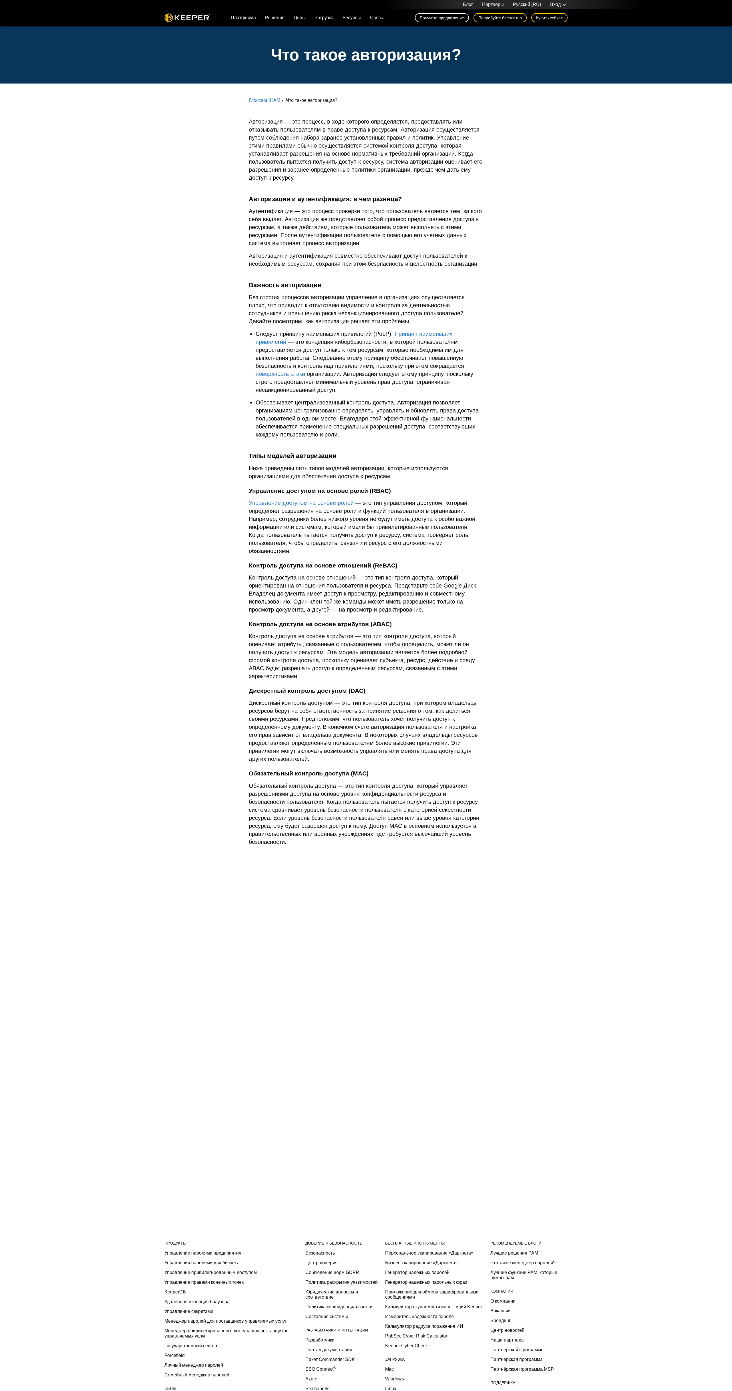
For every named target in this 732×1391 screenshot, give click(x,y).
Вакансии (500, 1310)
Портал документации (328, 1349)
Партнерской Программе (517, 1349)
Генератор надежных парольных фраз (426, 1282)
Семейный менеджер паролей (196, 1374)
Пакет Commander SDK (330, 1359)
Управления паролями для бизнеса (202, 1262)
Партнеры (493, 4)
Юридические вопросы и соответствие (331, 1294)
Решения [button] (275, 17)
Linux (390, 1388)
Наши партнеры (507, 1340)
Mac (389, 1369)
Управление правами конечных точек (204, 1282)
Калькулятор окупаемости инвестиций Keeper (433, 1306)
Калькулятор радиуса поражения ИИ (424, 1326)
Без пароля (317, 1388)
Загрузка (324, 17)
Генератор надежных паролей (417, 1272)
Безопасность (320, 1253)
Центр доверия (321, 1262)
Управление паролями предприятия (202, 1253)
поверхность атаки (280, 374)
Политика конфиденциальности (339, 1306)
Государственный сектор (190, 1345)
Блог (468, 4)
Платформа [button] (243, 17)
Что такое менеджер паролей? (523, 1262)
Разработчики (320, 1340)
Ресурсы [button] (352, 17)
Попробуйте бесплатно (500, 17)
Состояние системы (326, 1316)
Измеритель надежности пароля (419, 1316)
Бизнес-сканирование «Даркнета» (421, 1262)
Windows (394, 1378)
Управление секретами (188, 1311)
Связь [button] (376, 17)
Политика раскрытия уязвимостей (341, 1282)
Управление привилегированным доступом (210, 1272)
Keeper (187, 17)
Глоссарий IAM (264, 100)
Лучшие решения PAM (514, 1253)
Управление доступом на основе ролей (301, 503)
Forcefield (174, 1355)
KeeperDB (175, 1291)
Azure (311, 1378)
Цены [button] (300, 17)
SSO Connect (320, 1369)
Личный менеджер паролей (193, 1365)
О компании (503, 1301)
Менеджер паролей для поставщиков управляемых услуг (225, 1321)
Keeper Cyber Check (406, 1345)
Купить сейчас (549, 17)
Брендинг (500, 1320)
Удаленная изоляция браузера (197, 1301)
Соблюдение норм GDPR (332, 1272)
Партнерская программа (516, 1359)
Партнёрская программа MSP (522, 1369)
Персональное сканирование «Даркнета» (429, 1253)
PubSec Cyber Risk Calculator (416, 1336)
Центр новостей (507, 1330)
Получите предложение (442, 17)
